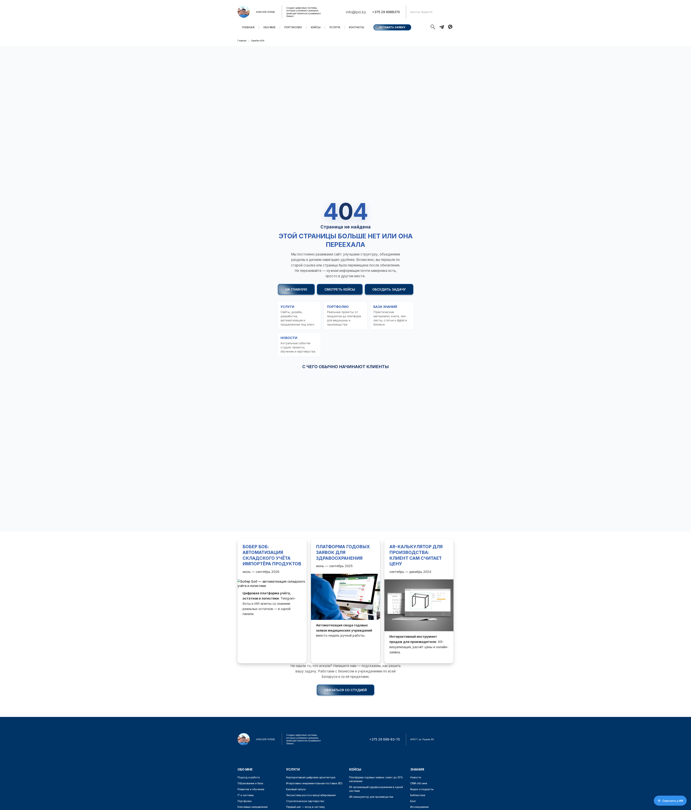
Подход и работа (249, 777)
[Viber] (450, 27)
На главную (296, 289)
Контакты (356, 27)
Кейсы (315, 27)
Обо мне (269, 27)
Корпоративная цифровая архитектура (310, 777)
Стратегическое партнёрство (305, 801)
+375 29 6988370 (386, 12)
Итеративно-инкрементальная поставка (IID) (314, 783)
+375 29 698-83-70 (384, 739)
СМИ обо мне (418, 783)
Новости (415, 777)
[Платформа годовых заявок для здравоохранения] (345, 601)
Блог (413, 801)
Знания (417, 769)
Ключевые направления (253, 806)
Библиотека (417, 795)
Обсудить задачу (389, 289)
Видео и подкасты (421, 789)
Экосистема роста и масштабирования (311, 795)
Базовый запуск (296, 789)
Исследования (419, 806)
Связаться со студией (345, 690)
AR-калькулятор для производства (371, 796)
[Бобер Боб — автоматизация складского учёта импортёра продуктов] (272, 601)
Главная (248, 27)
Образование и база (250, 783)
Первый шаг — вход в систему (305, 806)
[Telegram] (441, 27)
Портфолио (293, 27)
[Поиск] (433, 27)
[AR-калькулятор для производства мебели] (418, 601)
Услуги (334, 27)
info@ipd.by (356, 12)
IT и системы (246, 795)
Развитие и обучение (251, 789)
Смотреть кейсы (339, 289)
